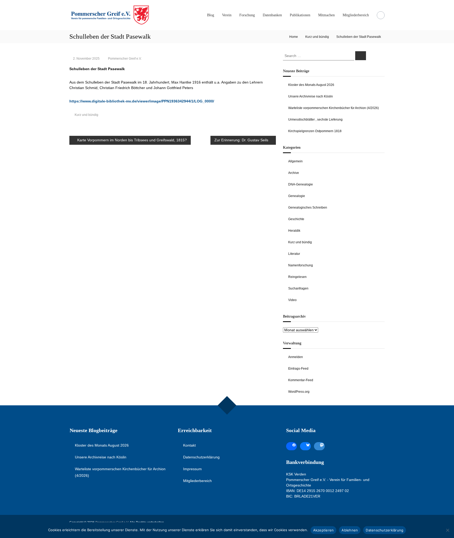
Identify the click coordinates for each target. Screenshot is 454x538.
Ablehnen (350, 530)
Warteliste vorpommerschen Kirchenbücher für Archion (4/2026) (333, 108)
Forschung (247, 15)
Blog (210, 15)
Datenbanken (272, 15)
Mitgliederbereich (356, 15)
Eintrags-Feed (298, 368)
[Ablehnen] (447, 530)
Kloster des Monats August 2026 (311, 85)
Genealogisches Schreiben (307, 207)
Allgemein (295, 161)
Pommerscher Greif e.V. (125, 58)
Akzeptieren (323, 530)
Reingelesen (297, 277)
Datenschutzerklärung (201, 457)
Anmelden (295, 357)
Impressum (192, 469)
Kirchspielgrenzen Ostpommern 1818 (315, 131)
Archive (293, 173)
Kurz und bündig (317, 37)
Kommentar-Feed (300, 380)
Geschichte (296, 219)
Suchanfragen (298, 288)
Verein (226, 15)
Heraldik (294, 230)
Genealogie (296, 196)
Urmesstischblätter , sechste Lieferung (315, 119)
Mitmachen (326, 15)
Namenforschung (300, 265)
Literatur (294, 254)
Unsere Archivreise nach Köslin (310, 96)
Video (292, 300)
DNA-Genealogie (300, 184)
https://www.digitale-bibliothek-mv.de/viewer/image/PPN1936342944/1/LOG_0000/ (141, 101)
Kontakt (189, 445)
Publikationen (300, 15)
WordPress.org (298, 392)
